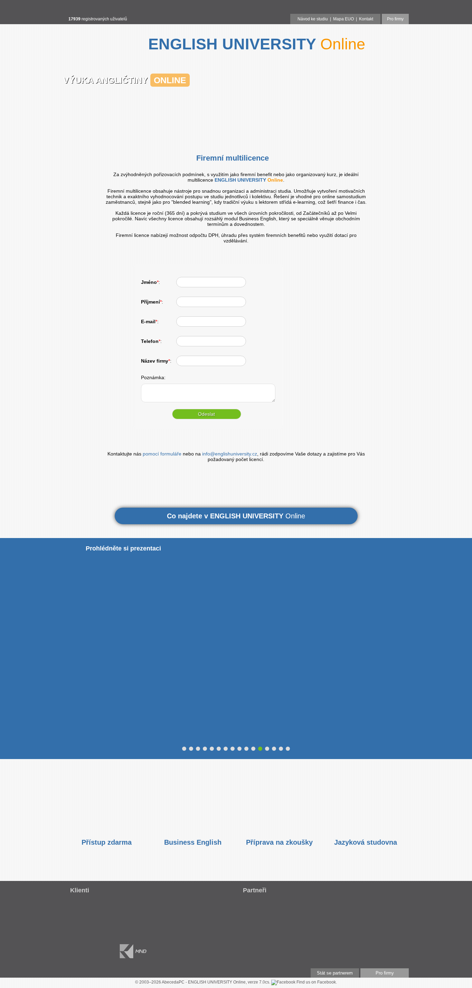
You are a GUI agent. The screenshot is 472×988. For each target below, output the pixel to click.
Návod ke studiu (313, 19)
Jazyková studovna (365, 842)
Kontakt (366, 19)
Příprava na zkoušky (279, 842)
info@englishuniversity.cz (229, 454)
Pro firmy (395, 19)
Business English (192, 842)
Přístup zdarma (107, 842)
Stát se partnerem (335, 973)
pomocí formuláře (162, 454)
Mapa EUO (343, 19)
